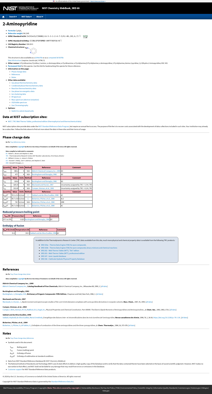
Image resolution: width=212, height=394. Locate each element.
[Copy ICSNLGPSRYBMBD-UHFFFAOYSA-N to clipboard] (61, 41)
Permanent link (14, 66)
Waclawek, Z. (8, 302)
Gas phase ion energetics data (22, 91)
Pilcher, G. (17, 325)
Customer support (15, 369)
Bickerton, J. (7, 325)
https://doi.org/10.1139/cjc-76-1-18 (166, 317)
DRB (7, 163)
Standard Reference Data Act (62, 381)
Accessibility (18, 388)
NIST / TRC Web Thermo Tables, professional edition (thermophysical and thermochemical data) (44, 121)
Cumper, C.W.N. (8, 309)
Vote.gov (106, 390)
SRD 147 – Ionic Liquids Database (53, 256)
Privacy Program (30, 388)
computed (52, 57)
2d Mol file (39, 57)
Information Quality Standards (165, 388)
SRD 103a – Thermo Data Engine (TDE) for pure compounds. (63, 245)
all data (104, 286)
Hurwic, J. (17, 302)
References (15, 74)
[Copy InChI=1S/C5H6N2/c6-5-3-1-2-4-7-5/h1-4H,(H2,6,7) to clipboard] (80, 36)
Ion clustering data (18, 94)
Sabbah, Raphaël (9, 317)
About (39, 16)
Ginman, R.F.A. (20, 309)
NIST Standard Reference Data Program (53, 126)
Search (12, 16)
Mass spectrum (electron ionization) (25, 99)
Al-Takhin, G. (26, 325)
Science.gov (195, 388)
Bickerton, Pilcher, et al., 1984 (43, 198)
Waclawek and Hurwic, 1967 (42, 185)
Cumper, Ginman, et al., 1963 (43, 188)
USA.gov (205, 388)
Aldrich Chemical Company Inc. (15, 286)
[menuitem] (3, 16)
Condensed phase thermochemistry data (27, 85)
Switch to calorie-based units (22, 111)
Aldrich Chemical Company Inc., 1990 (46, 171)
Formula (11, 30)
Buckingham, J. (9, 294)
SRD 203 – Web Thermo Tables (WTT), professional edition (63, 253)
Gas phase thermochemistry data (24, 83)
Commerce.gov (184, 388)
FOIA (117, 388)
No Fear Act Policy (108, 388)
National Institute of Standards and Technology (21, 8)
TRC (7, 156)
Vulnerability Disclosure (91, 388)
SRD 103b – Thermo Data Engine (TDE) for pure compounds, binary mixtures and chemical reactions (79, 248)
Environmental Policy (129, 388)
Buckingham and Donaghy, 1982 (44, 174)
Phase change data (18, 71)
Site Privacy (7, 388)
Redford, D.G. (32, 309)
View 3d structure (14, 60)
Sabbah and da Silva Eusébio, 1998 (45, 195)
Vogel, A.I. (41, 309)
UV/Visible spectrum (19, 102)
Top (11, 142)
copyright (21, 147)
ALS (7, 161)
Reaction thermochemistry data (23, 88)
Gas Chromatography (19, 105)
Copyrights (42, 388)
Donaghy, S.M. (20, 294)
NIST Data (26, 16)
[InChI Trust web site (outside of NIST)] (85, 38)
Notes (13, 77)
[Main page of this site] (3, 16)
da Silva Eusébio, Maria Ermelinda (30, 317)
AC (6, 158)
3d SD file (60, 57)
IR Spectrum (16, 97)
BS (6, 154)
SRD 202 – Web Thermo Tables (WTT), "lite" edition (60, 250)
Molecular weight (15, 33)
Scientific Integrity (145, 388)
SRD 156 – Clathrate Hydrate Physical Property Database (62, 259)
